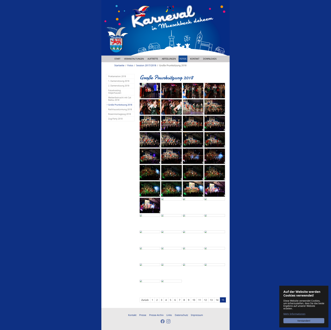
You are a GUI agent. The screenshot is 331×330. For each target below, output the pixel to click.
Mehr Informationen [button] (294, 313)
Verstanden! (303, 320)
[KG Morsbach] (117, 39)
